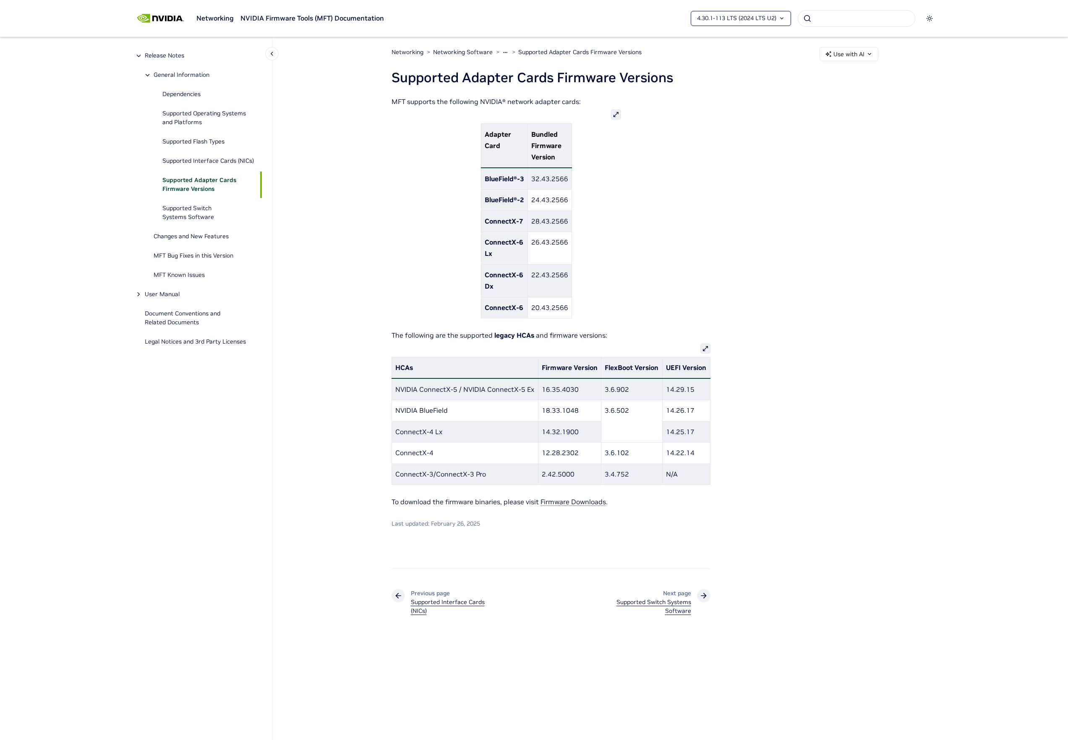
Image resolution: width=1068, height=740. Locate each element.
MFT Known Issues (179, 275)
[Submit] (807, 18)
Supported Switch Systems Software (188, 213)
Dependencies (181, 94)
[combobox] (856, 18)
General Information (181, 75)
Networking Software (463, 52)
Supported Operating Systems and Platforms (204, 118)
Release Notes (164, 56)
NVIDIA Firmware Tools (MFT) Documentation (312, 18)
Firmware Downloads (573, 502)
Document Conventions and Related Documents (182, 318)
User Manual (162, 294)
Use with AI (848, 54)
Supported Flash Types (193, 142)
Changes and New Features (191, 236)
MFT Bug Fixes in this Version (193, 256)
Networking (215, 18)
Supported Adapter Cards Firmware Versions (199, 185)
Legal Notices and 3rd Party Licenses (195, 342)
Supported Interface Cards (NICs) (208, 161)
